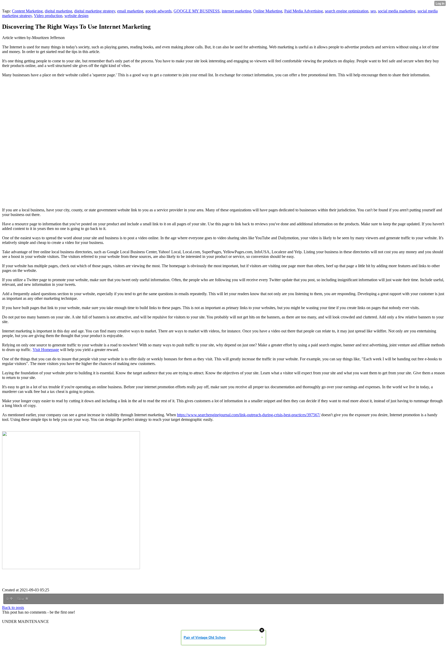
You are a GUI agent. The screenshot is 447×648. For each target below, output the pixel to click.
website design (76, 15)
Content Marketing (27, 11)
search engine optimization (346, 11)
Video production (48, 15)
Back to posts (13, 607)
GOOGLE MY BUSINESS (197, 11)
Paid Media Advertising (303, 11)
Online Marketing (267, 11)
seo (373, 11)
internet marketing (236, 11)
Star (21, 599)
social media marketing (396, 11)
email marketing (130, 11)
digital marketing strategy (94, 11)
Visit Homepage (46, 349)
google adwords (158, 11)
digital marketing (58, 11)
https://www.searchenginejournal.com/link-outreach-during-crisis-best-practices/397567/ (248, 415)
